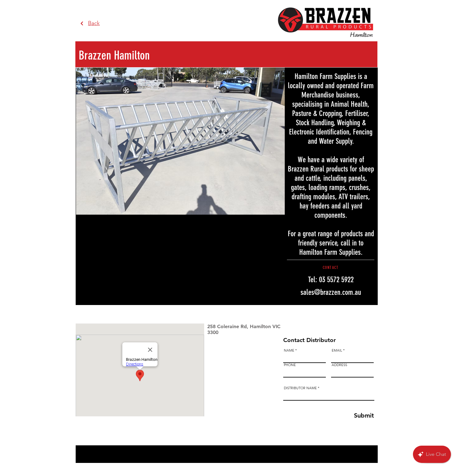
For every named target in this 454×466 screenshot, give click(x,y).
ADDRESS (339, 365)
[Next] (82, 24)
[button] (244, 141)
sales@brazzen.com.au (331, 292)
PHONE (290, 365)
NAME (289, 350)
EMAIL (337, 350)
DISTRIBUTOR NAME (300, 388)
